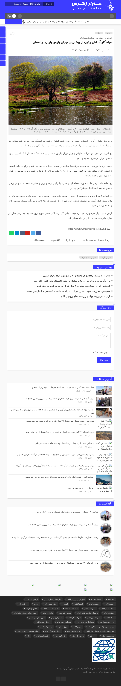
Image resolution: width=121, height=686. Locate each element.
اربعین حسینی (32, 599)
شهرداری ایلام (56, 618)
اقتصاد (65, 604)
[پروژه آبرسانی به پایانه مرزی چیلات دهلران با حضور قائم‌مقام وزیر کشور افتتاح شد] (60, 401)
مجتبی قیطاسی (89, 240)
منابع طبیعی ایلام (73, 631)
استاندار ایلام (94, 604)
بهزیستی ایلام (89, 608)
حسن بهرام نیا (31, 608)
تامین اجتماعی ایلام (51, 608)
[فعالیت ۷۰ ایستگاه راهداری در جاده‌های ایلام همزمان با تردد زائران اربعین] (60, 390)
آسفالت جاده (96, 599)
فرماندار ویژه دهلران (86, 622)
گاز (28, 636)
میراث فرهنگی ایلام (52, 631)
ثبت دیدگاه (104, 360)
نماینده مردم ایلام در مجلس (27, 631)
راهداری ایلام (48, 613)
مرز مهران (63, 627)
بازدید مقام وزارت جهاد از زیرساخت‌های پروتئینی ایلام (85, 296)
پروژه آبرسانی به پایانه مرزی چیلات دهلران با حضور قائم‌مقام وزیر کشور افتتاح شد (72, 281)
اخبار (99, 33)
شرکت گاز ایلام (75, 618)
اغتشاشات (78, 604)
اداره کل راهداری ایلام (52, 599)
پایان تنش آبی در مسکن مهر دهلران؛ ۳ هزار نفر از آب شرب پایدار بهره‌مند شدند (73, 286)
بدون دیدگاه (39, 240)
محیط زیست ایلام (43, 622)
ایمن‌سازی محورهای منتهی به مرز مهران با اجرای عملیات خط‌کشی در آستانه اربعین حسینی (68, 291)
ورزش (92, 636)
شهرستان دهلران (107, 622)
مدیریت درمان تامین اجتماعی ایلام (101, 627)
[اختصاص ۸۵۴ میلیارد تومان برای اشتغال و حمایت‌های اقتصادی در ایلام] (60, 446)
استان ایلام (110, 604)
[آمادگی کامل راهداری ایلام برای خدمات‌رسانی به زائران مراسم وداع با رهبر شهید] (60, 480)
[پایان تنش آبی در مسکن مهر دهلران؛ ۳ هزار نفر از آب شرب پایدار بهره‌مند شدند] (60, 424)
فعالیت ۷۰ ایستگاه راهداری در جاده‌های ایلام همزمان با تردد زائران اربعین (67, 21)
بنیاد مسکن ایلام (108, 608)
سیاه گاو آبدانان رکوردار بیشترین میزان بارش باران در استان (72, 42)
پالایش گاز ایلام (78, 636)
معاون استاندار (46, 627)
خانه (108, 33)
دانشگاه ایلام (109, 613)
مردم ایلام (77, 627)
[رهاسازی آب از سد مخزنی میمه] (60, 491)
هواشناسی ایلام (108, 636)
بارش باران (106, 257)
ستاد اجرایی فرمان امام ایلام (25, 613)
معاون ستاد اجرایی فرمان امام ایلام (100, 631)
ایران (36, 604)
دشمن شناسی (65, 613)
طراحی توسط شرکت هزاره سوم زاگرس (99, 672)
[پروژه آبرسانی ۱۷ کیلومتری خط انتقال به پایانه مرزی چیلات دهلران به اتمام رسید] (60, 435)
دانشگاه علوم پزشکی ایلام (87, 613)
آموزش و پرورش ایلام (76, 599)
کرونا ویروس (60, 636)
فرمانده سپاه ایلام (64, 622)
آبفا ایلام (111, 599)
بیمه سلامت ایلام (71, 608)
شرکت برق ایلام (93, 618)
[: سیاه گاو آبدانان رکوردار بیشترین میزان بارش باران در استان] (12, 50)
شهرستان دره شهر (37, 618)
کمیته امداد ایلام (42, 636)
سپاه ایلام (110, 618)
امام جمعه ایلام (50, 604)
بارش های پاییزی (89, 257)
